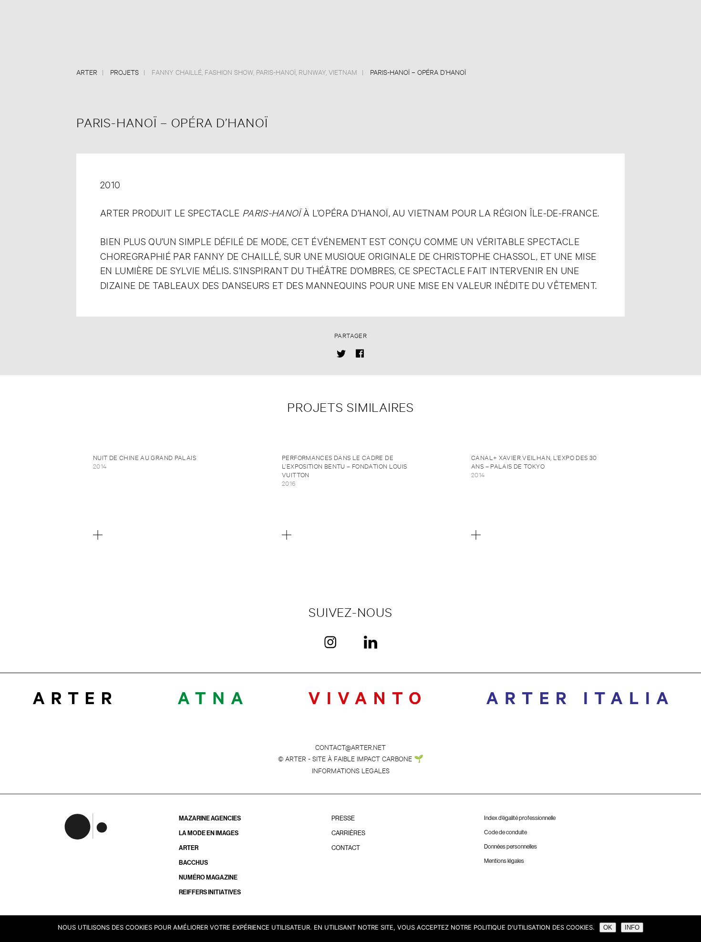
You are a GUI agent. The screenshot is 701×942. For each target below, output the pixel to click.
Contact (345, 847)
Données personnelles (510, 846)
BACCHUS (193, 862)
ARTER (188, 847)
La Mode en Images (208, 833)
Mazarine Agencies (210, 818)
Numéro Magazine (208, 877)
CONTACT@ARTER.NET (350, 746)
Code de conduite (505, 832)
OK (607, 927)
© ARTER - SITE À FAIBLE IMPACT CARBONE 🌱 (350, 758)
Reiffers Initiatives (210, 892)
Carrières (348, 833)
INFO (632, 927)
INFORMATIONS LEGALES (351, 770)
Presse (343, 818)
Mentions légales (504, 861)
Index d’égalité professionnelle (520, 818)
